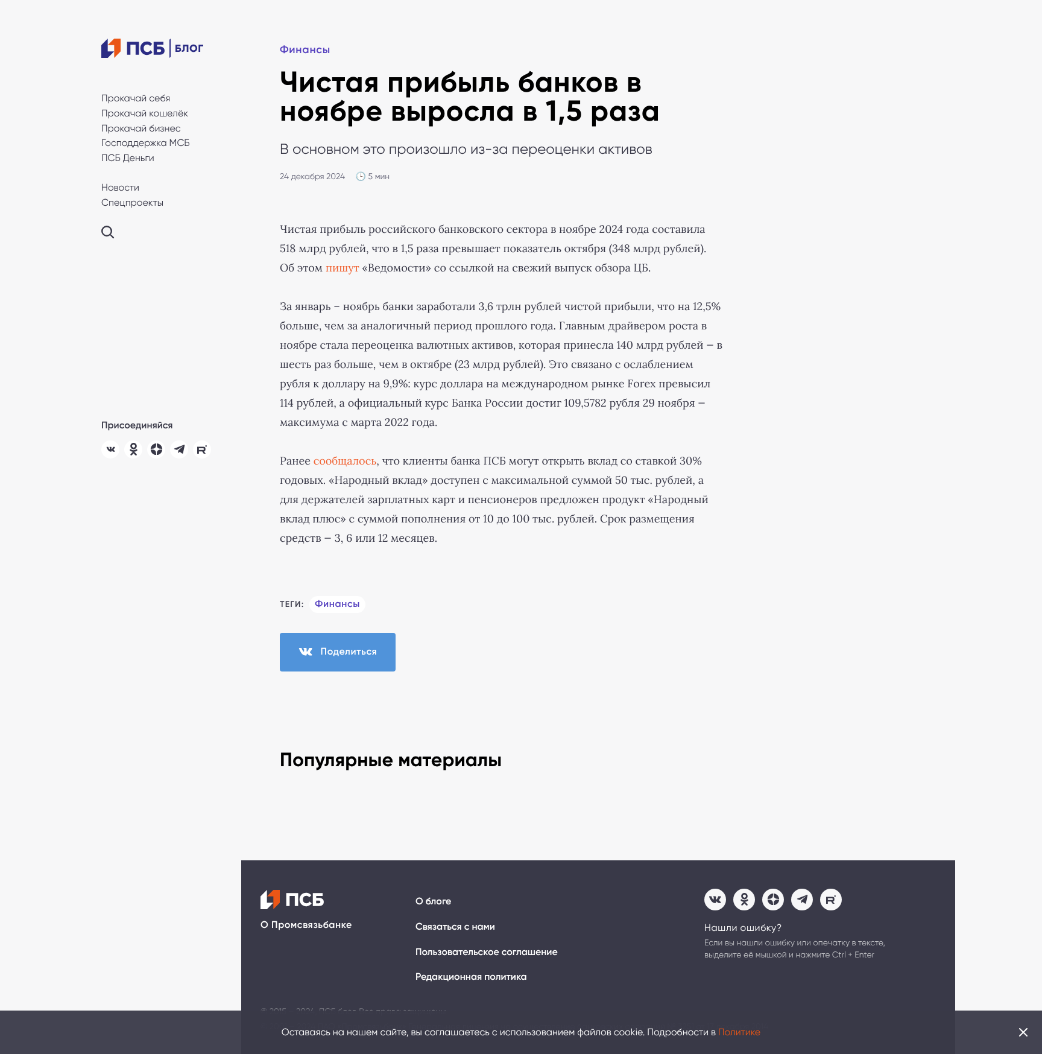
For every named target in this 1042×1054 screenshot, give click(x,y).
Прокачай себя (135, 98)
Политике (739, 1032)
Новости (120, 187)
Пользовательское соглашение (486, 952)
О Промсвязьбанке (306, 925)
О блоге (433, 901)
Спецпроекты (132, 202)
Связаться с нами (455, 927)
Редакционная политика (471, 977)
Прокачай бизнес (141, 128)
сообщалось (345, 461)
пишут (342, 268)
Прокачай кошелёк (144, 113)
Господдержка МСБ (145, 142)
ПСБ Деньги (127, 157)
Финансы (305, 49)
